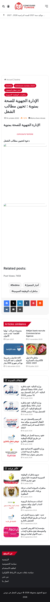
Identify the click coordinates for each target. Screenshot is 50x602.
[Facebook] (6, 303)
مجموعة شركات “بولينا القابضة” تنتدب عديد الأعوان (13, 333)
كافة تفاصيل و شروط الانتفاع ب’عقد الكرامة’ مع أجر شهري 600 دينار (13, 360)
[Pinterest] (33, 303)
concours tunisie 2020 (25, 86)
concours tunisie (25, 134)
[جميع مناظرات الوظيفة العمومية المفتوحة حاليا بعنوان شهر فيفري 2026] (11, 478)
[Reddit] (40, 303)
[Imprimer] (20, 309)
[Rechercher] (3, 7)
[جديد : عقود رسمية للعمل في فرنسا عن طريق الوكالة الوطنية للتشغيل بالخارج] (11, 518)
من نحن (5, 577)
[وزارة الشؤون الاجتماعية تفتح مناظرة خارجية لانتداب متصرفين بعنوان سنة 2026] (11, 452)
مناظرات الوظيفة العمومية (16, 95)
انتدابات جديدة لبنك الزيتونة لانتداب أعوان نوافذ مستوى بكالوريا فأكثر (31, 504)
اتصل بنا (5, 581)
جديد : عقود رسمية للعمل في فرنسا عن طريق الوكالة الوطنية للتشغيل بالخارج (33, 518)
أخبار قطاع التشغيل (13, 90)
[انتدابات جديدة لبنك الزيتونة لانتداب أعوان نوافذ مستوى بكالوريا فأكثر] (11, 505)
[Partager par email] (13, 309)
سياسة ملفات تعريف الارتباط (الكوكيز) (18, 572)
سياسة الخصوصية (9, 564)
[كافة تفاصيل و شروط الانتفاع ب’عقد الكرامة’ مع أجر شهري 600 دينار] (14, 349)
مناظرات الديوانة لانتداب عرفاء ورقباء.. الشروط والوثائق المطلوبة (33, 491)
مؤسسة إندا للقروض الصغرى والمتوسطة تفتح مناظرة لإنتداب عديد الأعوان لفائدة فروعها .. (33, 531)
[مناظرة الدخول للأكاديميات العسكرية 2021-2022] (36, 349)
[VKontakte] (6, 309)
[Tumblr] (26, 303)
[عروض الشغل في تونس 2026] (25, 6)
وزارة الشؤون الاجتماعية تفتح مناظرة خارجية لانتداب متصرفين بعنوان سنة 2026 (32, 451)
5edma (17, 79)
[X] (13, 303)
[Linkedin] (20, 303)
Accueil (9, 79)
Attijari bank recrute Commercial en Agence (35, 333)
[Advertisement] (25, 46)
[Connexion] (8, 7)
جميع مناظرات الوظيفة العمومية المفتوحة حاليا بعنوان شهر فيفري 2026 (33, 477)
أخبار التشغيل (32, 285)
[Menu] (46, 7)
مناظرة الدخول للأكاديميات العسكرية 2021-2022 (34, 360)
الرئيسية (5, 559)
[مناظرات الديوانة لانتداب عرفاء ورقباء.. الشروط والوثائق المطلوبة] (11, 492)
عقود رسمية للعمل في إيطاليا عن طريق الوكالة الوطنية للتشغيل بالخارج (32, 438)
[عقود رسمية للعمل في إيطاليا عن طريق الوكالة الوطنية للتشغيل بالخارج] (11, 439)
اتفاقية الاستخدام (9, 568)
